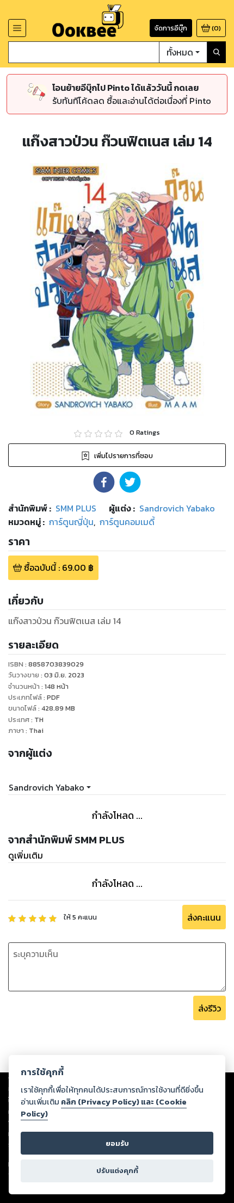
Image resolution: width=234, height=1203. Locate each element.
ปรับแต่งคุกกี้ (117, 1170)
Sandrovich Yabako (46, 787)
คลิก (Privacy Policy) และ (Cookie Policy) (104, 1108)
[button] (104, 482)
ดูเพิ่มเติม (25, 855)
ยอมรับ (117, 1143)
